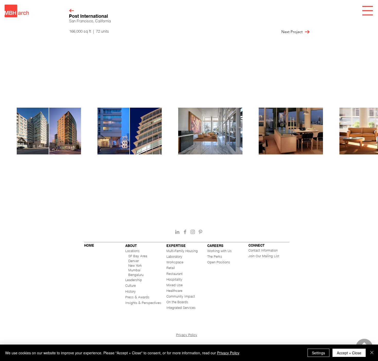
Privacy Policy (186, 335)
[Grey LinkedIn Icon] (177, 232)
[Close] (372, 353)
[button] (367, 10)
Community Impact (180, 296)
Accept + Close (349, 352)
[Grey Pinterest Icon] (200, 232)
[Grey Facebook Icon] (185, 232)
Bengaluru (135, 275)
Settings (318, 352)
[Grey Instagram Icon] (193, 232)
